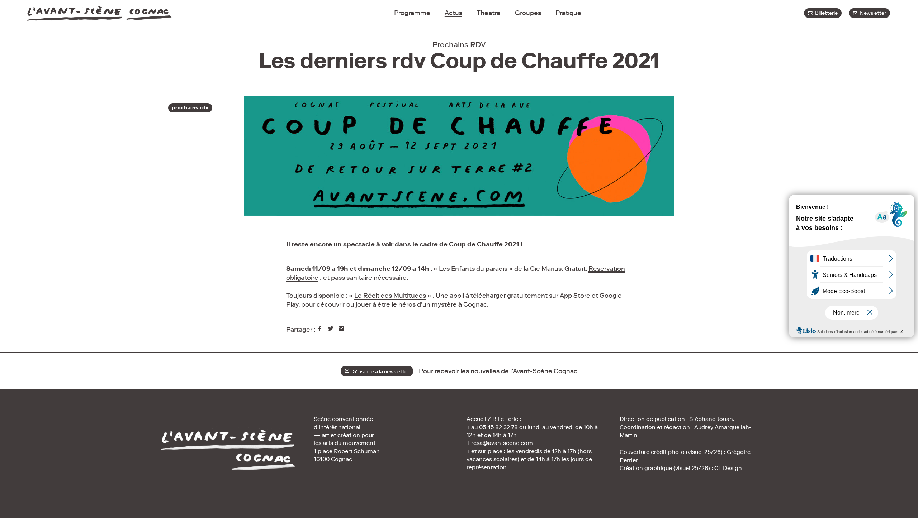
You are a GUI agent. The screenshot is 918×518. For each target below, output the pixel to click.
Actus (453, 13)
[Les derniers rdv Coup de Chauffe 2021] (321, 330)
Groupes (528, 13)
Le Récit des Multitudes (390, 295)
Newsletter (872, 13)
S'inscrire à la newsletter (379, 372)
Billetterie (825, 13)
